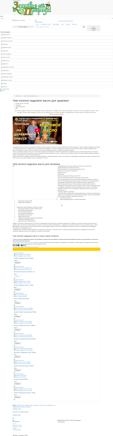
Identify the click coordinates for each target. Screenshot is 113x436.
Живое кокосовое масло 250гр (24, 366)
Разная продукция (7, 73)
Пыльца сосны (6, 57)
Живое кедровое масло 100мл (24, 285)
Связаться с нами (17, 426)
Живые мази (5, 60)
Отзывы (15, 428)
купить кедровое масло (50, 405)
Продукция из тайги (7, 77)
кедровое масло (21, 405)
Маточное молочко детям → (32, 247)
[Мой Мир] (16, 245)
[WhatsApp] (23, 245)
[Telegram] (25, 245)
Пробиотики (5, 70)
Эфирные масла (6, 47)
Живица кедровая (7, 37)
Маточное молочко (7, 41)
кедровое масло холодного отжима (34, 405)
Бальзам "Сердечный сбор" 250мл (25, 352)
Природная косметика (8, 67)
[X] (18, 245)
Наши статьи (19, 96)
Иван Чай (5, 64)
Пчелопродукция (6, 54)
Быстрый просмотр (19, 253)
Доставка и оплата (17, 425)
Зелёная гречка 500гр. (21, 379)
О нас (14, 423)
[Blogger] (20, 245)
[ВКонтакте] (13, 245)
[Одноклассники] (15, 245)
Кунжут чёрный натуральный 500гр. (25, 312)
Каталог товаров (23, 27)
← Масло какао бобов (18, 247)
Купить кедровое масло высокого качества (23, 242)
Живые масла (6, 34)
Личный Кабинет (17, 430)
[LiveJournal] (22, 245)
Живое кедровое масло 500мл (24, 258)
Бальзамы (5, 44)
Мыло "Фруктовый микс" (21, 298)
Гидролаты (5, 50)
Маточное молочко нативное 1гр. (24, 272)
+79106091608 (38, 22)
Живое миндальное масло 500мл (24, 325)
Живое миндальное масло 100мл (24, 393)
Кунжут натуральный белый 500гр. (25, 339)
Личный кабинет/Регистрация (65, 21)
